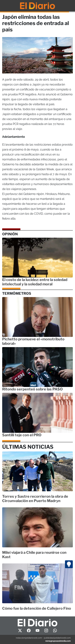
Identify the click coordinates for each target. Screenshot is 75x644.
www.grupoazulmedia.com (58, 641)
